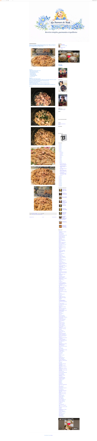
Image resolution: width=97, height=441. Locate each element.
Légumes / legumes (61, 331)
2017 (60, 177)
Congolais (60, 268)
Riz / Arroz (60, 388)
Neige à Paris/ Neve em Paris (62, 346)
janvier (61, 175)
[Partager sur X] (42, 213)
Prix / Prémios (60, 376)
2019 (60, 151)
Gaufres (60, 312)
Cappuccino (60, 255)
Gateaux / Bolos (61, 309)
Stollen (60, 403)
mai (60, 159)
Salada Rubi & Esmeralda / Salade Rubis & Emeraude (64, 194)
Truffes (60, 408)
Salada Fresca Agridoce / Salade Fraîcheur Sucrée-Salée (64, 190)
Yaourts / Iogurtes (61, 416)
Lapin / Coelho (61, 330)
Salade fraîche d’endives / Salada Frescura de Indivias (64, 209)
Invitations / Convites (61, 323)
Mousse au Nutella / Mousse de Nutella (64, 197)
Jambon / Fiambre (61, 324)
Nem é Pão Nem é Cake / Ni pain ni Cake (63, 168)
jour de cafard (60, 326)
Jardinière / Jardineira (61, 325)
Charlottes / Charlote (61, 256)
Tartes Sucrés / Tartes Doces (62, 406)
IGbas (59, 321)
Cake (59, 252)
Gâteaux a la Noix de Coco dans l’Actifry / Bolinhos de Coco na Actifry (64, 226)
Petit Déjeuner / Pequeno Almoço (63, 360)
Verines (60, 412)
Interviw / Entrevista (61, 322)
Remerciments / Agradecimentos (63, 384)
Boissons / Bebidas (61, 243)
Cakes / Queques (61, 253)
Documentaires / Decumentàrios (63, 291)
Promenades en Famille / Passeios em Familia (62, 377)
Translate (64, 109)
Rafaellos (60, 382)
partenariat (60, 356)
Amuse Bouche (61, 234)
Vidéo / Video (60, 414)
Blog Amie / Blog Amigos (62, 242)
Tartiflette (60, 407)
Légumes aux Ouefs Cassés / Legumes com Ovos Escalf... (63, 167)
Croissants (60, 281)
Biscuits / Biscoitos (61, 239)
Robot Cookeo (40, 214)
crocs (59, 280)
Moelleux (60, 336)
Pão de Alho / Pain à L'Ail (63, 163)
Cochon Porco (60, 261)
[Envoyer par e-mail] (40, 213)
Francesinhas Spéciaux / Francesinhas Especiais (62, 300)
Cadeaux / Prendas (61, 250)
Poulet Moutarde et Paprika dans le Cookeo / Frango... (63, 173)
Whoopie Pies (60, 415)
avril (60, 160)
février (60, 162)
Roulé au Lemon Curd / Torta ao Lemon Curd (63, 172)
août (60, 156)
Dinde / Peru (60, 290)
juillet (60, 157)
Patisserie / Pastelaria (61, 359)
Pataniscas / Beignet (61, 357)
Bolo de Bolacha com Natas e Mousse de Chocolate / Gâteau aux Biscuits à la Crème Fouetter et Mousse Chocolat (63, 218)
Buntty (60, 249)
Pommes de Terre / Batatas (62, 372)
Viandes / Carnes (61, 413)
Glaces (60, 314)
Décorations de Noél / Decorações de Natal (61, 287)
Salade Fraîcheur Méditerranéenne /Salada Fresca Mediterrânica (64, 213)
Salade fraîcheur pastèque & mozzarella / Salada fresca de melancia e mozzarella (64, 202)
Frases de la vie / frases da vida (63, 301)
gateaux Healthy (61, 311)
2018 (60, 176)
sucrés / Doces (61, 404)
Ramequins (60, 383)
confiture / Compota (61, 267)
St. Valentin (60, 402)
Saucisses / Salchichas (61, 399)
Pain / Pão (60, 352)
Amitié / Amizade (61, 233)
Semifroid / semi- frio (61, 401)
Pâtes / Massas (33, 214)
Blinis (59, 241)
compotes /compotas (61, 262)
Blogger (52, 435)
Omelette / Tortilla (61, 351)
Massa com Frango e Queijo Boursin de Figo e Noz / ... (63, 170)
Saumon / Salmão (61, 400)
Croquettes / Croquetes (62, 282)
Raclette (60, 381)
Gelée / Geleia (60, 313)
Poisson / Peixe (61, 371)
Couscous (60, 275)
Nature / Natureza (61, 345)
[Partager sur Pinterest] (43, 213)
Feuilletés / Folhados (61, 296)
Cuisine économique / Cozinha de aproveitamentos (62, 283)
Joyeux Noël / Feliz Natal (62, 328)
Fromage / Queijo (61, 303)
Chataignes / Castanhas (62, 257)
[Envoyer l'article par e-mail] (38, 213)
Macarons (60, 332)
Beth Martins (63, 44)
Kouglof (60, 329)
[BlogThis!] (41, 213)
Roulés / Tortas (61, 395)
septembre (61, 155)
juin (60, 158)
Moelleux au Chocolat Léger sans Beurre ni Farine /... (63, 164)
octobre (61, 154)
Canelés (60, 254)
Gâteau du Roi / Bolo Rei (62, 308)
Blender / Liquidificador (62, 240)
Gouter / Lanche (61, 315)
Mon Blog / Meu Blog (61, 339)
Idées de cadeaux (61, 320)
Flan (59, 299)
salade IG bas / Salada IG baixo (64, 205)
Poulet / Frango (37, 214)
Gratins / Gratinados (61, 316)
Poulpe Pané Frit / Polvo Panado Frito (64, 221)
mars (60, 161)
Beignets (60, 238)
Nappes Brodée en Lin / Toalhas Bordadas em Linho (63, 344)
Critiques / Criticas (61, 279)
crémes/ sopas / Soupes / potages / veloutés (62, 277)
